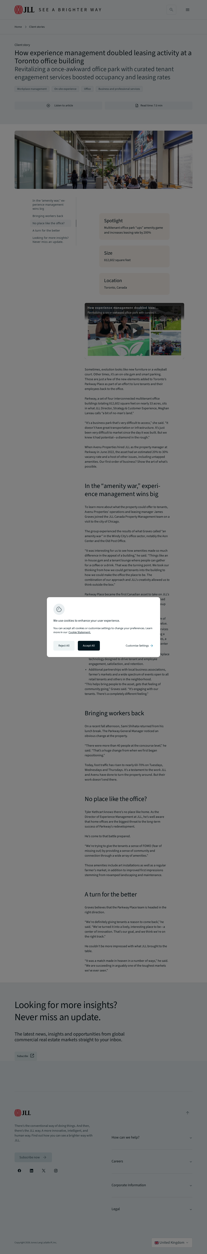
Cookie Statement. (80, 632)
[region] (103, 627)
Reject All (64, 646)
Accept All (89, 646)
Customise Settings (140, 645)
